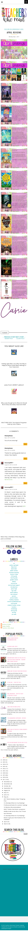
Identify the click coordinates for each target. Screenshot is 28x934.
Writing (14, 612)
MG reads (14, 590)
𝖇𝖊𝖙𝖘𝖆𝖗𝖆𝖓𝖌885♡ (9, 463)
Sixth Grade (14, 603)
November (7, 784)
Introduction (14, 587)
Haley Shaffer (6, 626)
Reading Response (14, 599)
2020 (4, 773)
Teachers (14, 607)
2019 (4, 775)
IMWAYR (14, 581)
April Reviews (8, 813)
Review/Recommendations (14, 29)
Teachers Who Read (8, 628)
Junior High (14, 589)
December (7, 781)
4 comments (5, 332)
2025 (4, 762)
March (6, 824)
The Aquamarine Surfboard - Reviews (16, 718)
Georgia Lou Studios (13, 927)
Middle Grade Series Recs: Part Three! (15, 811)
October (6, 786)
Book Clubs (14, 569)
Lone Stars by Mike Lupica (13, 707)
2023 (4, 766)
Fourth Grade (14, 578)
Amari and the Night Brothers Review (17, 671)
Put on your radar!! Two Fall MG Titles (17, 742)
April (5, 821)
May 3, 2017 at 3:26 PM (10, 437)
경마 (24, 506)
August (6, 790)
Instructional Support (14, 585)
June (5, 794)
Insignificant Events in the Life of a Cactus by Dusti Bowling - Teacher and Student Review (16, 659)
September (7, 788)
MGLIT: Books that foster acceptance (14, 809)
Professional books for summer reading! (15, 805)
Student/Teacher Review (14, 605)
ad (14, 563)
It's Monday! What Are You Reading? (14, 803)
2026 (4, 760)
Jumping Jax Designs (6, 928)
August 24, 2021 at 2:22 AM (11, 464)
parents (14, 596)
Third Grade (14, 610)
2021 (4, 771)
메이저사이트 (8, 479)
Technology (14, 609)
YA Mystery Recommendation (12, 807)
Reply (25, 444)
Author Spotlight (14, 565)
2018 (4, 777)
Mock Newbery (14, 592)
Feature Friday (14, 574)
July (5, 792)
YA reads (14, 614)
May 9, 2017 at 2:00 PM (10, 450)
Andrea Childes (6, 624)
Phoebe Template (20, 925)
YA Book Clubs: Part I (12, 646)
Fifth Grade (14, 576)
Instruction (14, 583)
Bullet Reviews (14, 570)
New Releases (14, 594)
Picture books (14, 598)
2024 (4, 764)
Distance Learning (14, 572)
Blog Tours (14, 567)
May (5, 797)
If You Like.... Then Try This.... (14, 682)
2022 (4, 768)
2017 (4, 779)
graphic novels (14, 579)
